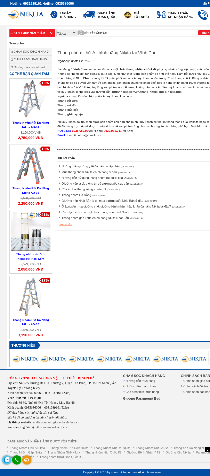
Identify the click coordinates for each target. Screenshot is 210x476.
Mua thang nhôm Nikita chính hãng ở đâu (96, 172)
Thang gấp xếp (68, 109)
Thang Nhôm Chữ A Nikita (27, 448)
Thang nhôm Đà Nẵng (83, 195)
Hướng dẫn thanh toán (141, 386)
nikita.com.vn (42, 422)
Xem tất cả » (65, 224)
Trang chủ (16, 43)
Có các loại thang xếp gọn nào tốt (91, 189)
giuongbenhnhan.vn (66, 422)
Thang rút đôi (66, 105)
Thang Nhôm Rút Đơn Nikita (69, 448)
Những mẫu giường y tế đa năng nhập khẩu (98, 166)
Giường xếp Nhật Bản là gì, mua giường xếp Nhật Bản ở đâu (109, 200)
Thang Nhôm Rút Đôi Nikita (112, 448)
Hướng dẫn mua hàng (140, 380)
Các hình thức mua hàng (142, 392)
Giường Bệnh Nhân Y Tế (143, 452)
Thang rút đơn (67, 100)
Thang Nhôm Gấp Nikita (26, 452)
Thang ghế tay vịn (70, 114)
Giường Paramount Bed (141, 398)
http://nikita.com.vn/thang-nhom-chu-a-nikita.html (147, 91)
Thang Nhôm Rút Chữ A (152, 448)
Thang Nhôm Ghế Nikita (64, 452)
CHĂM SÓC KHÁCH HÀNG (144, 376)
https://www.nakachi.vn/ (51, 427)
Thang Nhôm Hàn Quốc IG (103, 452)
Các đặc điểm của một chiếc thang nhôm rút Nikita (102, 212)
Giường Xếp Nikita (178, 452)
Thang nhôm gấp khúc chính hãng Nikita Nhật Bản (102, 218)
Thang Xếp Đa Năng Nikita (191, 448)
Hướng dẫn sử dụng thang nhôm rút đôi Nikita (99, 177)
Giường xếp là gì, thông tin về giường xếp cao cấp (102, 183)
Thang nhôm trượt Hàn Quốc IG (61, 457)
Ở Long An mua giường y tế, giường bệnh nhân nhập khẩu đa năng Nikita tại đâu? (123, 206)
